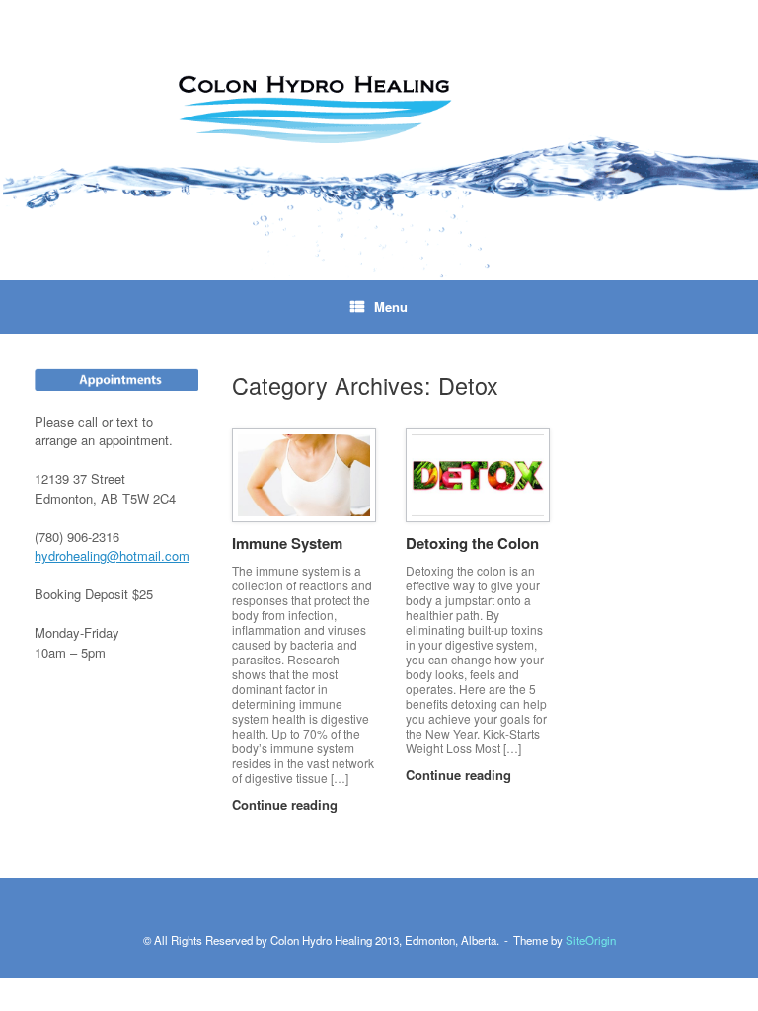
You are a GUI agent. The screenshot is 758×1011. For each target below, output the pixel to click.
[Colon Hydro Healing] (379, 140)
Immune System (287, 543)
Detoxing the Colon (472, 543)
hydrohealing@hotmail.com (112, 555)
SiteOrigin (591, 940)
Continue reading (286, 804)
